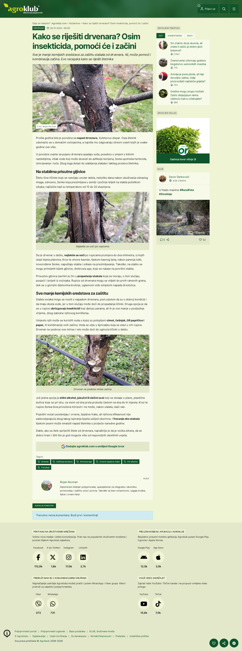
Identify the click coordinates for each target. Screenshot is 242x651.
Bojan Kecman (69, 482)
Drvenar (45, 461)
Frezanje (45, 467)
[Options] (204, 178)
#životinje (165, 194)
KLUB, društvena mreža (101, 631)
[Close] (224, 8)
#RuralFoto (187, 190)
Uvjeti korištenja (58, 636)
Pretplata (120, 636)
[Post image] (183, 217)
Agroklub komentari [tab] (44, 506)
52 (204, 239)
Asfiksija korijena (64, 461)
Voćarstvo (74, 23)
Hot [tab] (161, 35)
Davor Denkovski (179, 176)
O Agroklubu (21, 636)
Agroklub (45, 640)
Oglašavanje (38, 636)
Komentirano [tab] (175, 35)
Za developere (78, 636)
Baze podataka (77, 631)
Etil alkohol (132, 461)
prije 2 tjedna (179, 180)
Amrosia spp (86, 461)
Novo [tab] (190, 35)
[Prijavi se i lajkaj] (213, 643)
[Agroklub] (23, 8)
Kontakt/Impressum (101, 636)
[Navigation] (234, 8)
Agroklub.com (59, 23)
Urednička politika (139, 636)
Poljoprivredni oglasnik (53, 631)
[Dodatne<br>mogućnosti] (234, 643)
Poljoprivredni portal (26, 631)
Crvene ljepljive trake (109, 461)
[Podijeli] (224, 643)
